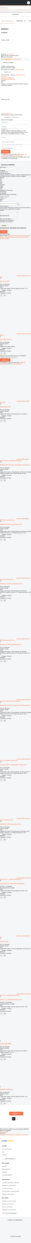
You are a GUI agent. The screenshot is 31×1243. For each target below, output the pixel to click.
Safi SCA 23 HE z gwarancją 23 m (10, 824)
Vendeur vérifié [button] (5, 40)
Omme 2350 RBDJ (6, 1043)
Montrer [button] (12, 69)
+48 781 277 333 (19, 69)
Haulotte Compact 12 (6, 1089)
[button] (28, 2)
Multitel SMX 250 (5, 406)
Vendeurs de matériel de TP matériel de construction (14, 1134)
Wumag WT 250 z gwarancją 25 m (10, 644)
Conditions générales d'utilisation (10, 1182)
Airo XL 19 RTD (5, 281)
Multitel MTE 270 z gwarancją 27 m (11, 524)
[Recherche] (28, 7)
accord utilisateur (17, 155)
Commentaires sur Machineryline (10, 1191)
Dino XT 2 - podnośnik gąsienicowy (11, 999)
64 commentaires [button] (17, 59)
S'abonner (5, 360)
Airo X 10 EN (4, 941)
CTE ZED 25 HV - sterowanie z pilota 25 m (13, 764)
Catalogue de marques (8, 1194)
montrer (4, 225)
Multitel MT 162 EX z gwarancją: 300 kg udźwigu (15, 705)
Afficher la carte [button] (5, 99)
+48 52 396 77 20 (20, 75)
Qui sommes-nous (7, 1149)
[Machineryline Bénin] (11, 2)
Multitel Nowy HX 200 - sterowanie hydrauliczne (15, 465)
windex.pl (3, 76)
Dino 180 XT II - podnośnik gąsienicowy (12, 883)
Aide (3, 1152)
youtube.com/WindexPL (7, 77)
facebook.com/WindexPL (8, 79)
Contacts (4, 1154)
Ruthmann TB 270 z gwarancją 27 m (11, 583)
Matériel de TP (4, 1132)
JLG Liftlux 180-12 (5, 339)
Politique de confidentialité (9, 1185)
